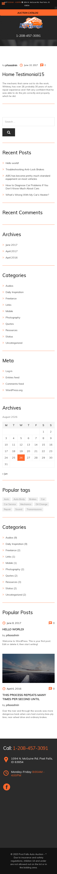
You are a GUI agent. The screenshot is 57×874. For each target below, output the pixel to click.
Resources (11, 330)
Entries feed (12, 377)
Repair (7, 509)
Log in (9, 371)
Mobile (9, 311)
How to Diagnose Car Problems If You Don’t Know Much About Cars (27, 187)
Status (9, 336)
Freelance (11, 298)
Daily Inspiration (15, 292)
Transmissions (34, 509)
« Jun (5, 473)
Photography (13, 317)
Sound (18, 509)
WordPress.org (14, 390)
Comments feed (15, 383)
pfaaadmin (11, 65)
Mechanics (25, 504)
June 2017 (11, 244)
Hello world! (12, 163)
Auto (6, 499)
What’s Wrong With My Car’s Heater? (27, 194)
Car (43, 499)
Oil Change (41, 504)
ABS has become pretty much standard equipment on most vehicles (28, 177)
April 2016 (12, 257)
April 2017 (12, 251)
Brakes (32, 499)
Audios (9, 285)
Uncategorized (14, 342)
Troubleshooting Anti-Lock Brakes (25, 169)
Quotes (10, 323)
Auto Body (19, 499)
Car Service (10, 504)
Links (8, 304)
